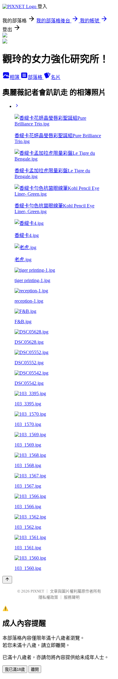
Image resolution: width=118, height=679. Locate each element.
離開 (35, 669)
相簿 (15, 77)
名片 (56, 77)
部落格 (36, 77)
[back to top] (7, 579)
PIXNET (37, 591)
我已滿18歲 (15, 669)
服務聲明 (72, 597)
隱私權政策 (48, 597)
